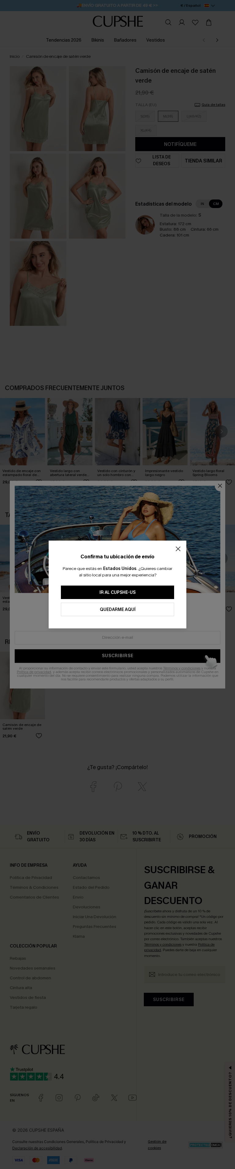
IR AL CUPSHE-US (117, 592)
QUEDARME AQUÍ (118, 609)
